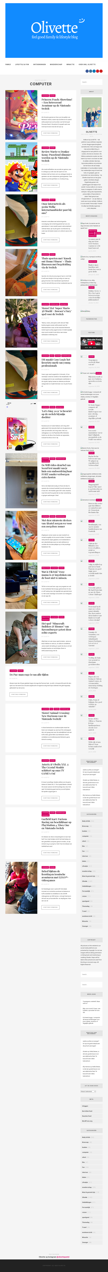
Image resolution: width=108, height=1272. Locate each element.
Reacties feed (86, 1116)
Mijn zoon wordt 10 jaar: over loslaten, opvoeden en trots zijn (95, 380)
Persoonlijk (45, 461)
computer (45, 95)
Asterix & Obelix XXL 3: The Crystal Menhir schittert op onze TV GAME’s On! (55, 769)
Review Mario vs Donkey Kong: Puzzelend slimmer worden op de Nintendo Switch (56, 156)
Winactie (70, 64)
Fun (51, 709)
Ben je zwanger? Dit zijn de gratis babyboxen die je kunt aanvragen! (91, 772)
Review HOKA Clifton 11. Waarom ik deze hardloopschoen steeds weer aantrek (95, 724)
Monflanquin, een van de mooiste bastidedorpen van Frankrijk (95, 527)
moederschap (87, 871)
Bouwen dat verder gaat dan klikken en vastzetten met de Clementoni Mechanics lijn (95, 507)
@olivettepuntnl (63, 1257)
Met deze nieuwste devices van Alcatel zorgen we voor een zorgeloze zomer (57, 523)
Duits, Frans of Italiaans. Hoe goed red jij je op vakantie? (95, 703)
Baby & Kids (45, 568)
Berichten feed (87, 1111)
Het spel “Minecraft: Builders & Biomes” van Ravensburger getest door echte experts (56, 628)
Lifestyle (85, 866)
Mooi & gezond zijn (88, 876)
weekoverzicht (87, 916)
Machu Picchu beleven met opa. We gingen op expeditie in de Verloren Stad (94, 460)
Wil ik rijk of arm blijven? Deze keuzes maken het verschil (95, 745)
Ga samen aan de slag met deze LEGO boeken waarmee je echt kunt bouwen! (94, 243)
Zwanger (85, 926)
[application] (92, 343)
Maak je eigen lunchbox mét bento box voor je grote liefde (94, 268)
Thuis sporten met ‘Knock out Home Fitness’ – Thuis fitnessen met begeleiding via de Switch (56, 263)
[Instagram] (90, 71)
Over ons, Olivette (87, 64)
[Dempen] (98, 347)
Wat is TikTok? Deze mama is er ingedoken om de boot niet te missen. (56, 574)
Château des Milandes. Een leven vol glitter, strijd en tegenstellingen (94, 547)
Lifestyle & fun (22, 64)
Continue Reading (50, 133)
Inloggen (85, 1106)
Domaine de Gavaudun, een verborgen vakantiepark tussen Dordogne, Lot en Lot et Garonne (95, 639)
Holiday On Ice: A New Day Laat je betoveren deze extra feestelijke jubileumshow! (94, 295)
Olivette (52, 95)
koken (84, 861)
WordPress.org (87, 1121)
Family (8, 64)
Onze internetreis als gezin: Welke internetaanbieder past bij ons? (56, 208)
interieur (85, 856)
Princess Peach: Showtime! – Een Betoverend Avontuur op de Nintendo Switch (57, 104)
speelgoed (64, 304)
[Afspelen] (83, 347)
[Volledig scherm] (100, 347)
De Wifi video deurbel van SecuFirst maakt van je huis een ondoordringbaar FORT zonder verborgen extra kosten (57, 471)
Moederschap (56, 64)
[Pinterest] (97, 71)
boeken (91, 233)
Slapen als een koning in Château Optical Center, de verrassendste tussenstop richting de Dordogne (95, 682)
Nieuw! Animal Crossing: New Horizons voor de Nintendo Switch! (56, 715)
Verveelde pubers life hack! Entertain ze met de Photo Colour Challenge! (95, 591)
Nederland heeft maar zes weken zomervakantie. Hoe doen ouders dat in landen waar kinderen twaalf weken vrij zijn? (95, 613)
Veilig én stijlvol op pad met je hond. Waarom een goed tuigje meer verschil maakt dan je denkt (95, 570)
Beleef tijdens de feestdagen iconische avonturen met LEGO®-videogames (55, 876)
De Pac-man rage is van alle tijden (29, 674)
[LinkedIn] (94, 71)
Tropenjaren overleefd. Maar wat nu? (94, 362)
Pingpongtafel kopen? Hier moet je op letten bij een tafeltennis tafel (95, 487)
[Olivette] (54, 30)
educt (52, 355)
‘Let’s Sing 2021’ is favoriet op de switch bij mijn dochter (57, 414)
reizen (84, 896)
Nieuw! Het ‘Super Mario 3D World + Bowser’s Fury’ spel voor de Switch (57, 311)
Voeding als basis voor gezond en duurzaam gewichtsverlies (94, 661)
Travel (84, 911)
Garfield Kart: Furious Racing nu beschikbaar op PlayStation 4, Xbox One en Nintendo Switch (56, 824)
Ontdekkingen (39, 64)
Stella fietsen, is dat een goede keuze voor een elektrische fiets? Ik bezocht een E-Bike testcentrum (91, 784)
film (83, 846)
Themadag (85, 906)
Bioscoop (85, 826)
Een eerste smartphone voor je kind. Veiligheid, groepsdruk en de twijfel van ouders (95, 434)
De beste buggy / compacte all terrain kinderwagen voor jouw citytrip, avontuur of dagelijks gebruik (95, 411)
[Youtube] (101, 71)
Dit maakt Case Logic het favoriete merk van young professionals (56, 362)
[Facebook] (87, 71)
